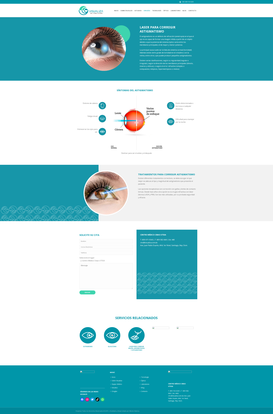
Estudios (138, 11)
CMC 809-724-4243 (188, 2)
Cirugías (147, 11)
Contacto (192, 11)
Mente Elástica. (135, 411)
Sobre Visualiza (126, 11)
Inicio (116, 11)
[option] (87, 339)
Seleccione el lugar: (87, 258)
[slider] (136, 123)
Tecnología (156, 11)
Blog (184, 11)
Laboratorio (175, 11)
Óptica (165, 11)
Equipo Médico (117, 384)
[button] (75, 339)
